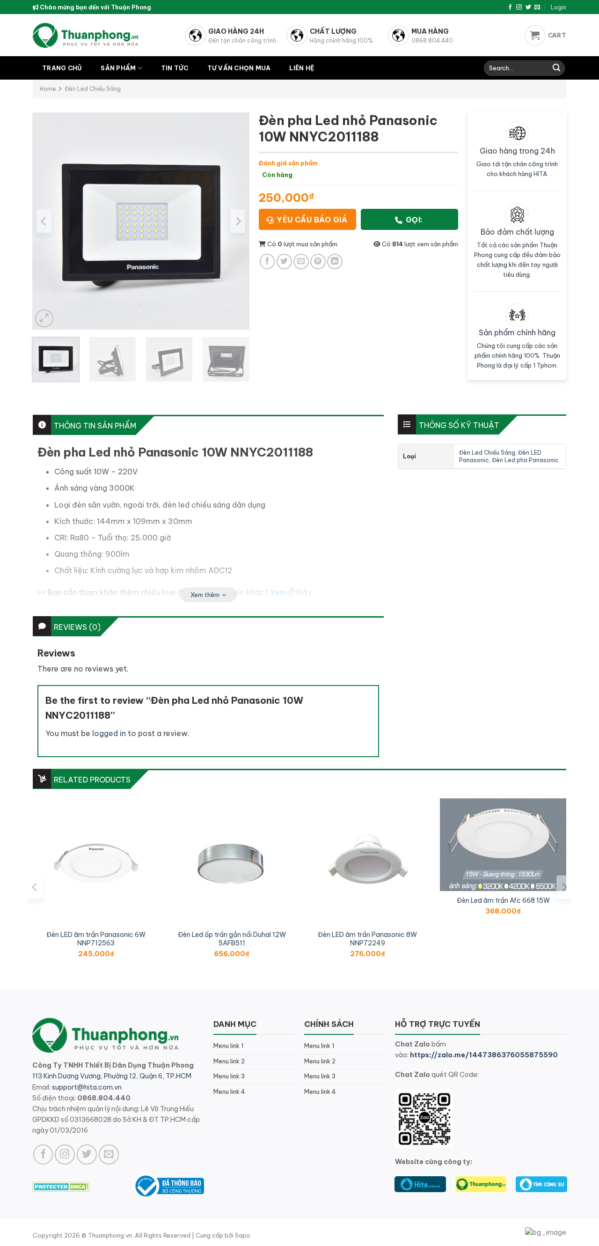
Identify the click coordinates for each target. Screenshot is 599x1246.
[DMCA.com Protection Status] (61, 1185)
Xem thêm (204, 594)
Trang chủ (62, 68)
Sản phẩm (118, 68)
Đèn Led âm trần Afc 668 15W (503, 900)
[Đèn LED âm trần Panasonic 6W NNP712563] (96, 861)
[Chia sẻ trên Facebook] (267, 261)
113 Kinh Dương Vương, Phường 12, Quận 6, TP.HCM (111, 1076)
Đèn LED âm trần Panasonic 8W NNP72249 (367, 938)
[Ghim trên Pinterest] (318, 261)
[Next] (237, 221)
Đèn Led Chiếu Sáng (93, 88)
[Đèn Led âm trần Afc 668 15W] (503, 844)
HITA (540, 173)
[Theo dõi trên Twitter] (528, 7)
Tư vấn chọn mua (239, 68)
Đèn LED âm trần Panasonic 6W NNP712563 (96, 938)
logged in (109, 733)
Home (48, 88)
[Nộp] (556, 68)
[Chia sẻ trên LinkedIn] (335, 261)
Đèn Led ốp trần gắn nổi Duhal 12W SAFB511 (232, 938)
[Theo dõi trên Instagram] (519, 7)
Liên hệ (301, 68)
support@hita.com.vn (87, 1087)
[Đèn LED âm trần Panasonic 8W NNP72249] (367, 861)
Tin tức (175, 68)
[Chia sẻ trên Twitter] (284, 261)
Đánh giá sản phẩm (288, 163)
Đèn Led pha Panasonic (525, 460)
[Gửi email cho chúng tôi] (537, 7)
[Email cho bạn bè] (301, 261)
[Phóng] (44, 319)
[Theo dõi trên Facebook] (510, 7)
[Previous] (44, 221)
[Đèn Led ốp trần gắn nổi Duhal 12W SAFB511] (231, 861)
